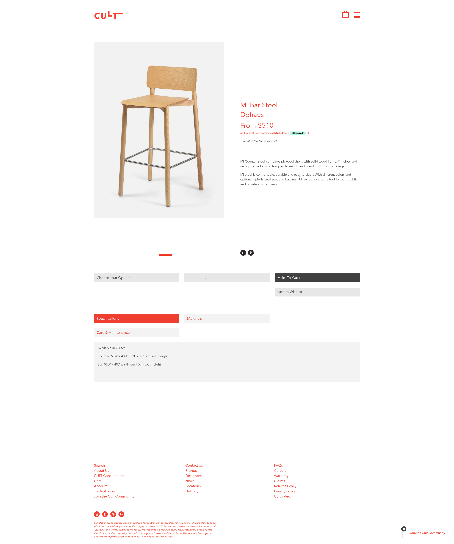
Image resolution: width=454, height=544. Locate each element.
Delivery (191, 491)
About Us (101, 471)
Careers (280, 471)
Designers (193, 476)
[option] (159, 130)
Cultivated (282, 496)
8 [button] (191, 255)
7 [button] (178, 255)
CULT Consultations (109, 476)
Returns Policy (285, 486)
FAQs (278, 466)
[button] (317, 292)
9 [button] (204, 255)
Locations (193, 486)
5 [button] (152, 255)
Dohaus (252, 115)
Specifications (108, 319)
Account (100, 486)
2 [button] (113, 255)
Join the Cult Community (114, 496)
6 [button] (165, 255)
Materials (194, 319)
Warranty (281, 476)
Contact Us (194, 466)
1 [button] (100, 255)
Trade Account (105, 491)
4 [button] (139, 255)
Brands (191, 471)
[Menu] (357, 14)
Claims (279, 481)
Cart (97, 481)
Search (99, 466)
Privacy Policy (285, 491)
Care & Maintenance (113, 333)
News (189, 481)
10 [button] (218, 255)
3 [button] (126, 255)
